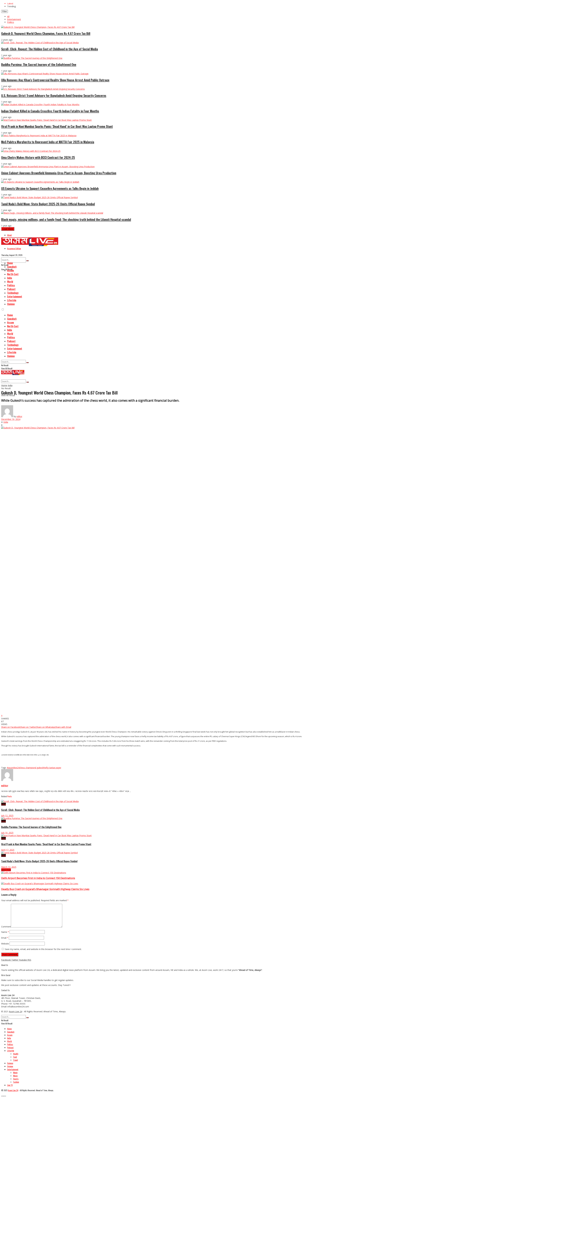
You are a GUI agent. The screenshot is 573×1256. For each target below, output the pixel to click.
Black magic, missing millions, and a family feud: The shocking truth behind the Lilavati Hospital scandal (66, 219)
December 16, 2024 (10, 419)
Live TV (10, 1085)
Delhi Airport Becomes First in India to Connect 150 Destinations (38, 878)
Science (10, 1063)
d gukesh (39, 767)
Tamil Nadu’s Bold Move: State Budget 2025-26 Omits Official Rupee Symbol (48, 204)
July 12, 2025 (7, 815)
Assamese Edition (14, 248)
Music (15, 1075)
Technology (13, 293)
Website (5, 943)
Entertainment (14, 19)
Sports (16, 1078)
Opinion (11, 304)
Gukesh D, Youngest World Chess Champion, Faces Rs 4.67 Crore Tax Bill (45, 33)
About (9, 235)
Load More (7, 228)
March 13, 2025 (8, 867)
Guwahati (12, 266)
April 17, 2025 (7, 849)
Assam (10, 270)
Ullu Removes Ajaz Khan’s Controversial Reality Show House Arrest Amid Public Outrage (55, 80)
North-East (13, 274)
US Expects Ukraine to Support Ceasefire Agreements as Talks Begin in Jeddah (50, 188)
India (9, 278)
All (8, 16)
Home (10, 263)
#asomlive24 (13, 767)
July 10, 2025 (7, 832)
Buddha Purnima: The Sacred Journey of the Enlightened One (38, 64)
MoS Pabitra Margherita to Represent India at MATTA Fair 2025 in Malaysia (47, 141)
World (10, 281)
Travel (15, 1060)
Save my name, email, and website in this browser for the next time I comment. (43, 949)
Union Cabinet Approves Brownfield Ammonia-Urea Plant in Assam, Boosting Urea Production (58, 172)
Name (5, 932)
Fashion (16, 1081)
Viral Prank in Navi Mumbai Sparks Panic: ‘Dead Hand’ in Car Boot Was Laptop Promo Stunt (57, 126)
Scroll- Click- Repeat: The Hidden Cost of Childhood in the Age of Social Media (49, 49)
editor (19, 416)
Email (4, 937)
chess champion (27, 767)
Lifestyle (11, 300)
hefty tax (48, 767)
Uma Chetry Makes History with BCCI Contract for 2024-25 (38, 157)
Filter (4, 11)
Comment (6, 926)
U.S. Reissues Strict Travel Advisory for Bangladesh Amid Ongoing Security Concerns (53, 95)
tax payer (56, 767)
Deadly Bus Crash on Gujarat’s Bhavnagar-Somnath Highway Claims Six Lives (45, 889)
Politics (10, 22)
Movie (15, 1072)
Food (15, 1056)
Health (15, 1053)
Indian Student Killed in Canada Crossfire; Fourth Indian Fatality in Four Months (50, 111)
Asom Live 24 (15, 1011)
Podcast (11, 289)
